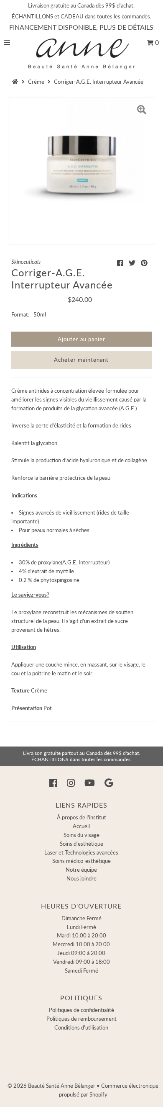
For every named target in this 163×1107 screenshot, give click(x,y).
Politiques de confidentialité (81, 1010)
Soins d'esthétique (81, 843)
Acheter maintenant (81, 359)
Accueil (81, 826)
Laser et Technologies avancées (81, 852)
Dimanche (81, 918)
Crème (36, 81)
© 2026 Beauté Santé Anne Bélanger (51, 1085)
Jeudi (81, 953)
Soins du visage (81, 835)
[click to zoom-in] (141, 111)
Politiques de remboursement (81, 1018)
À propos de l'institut (81, 817)
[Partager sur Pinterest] (144, 263)
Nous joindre (81, 878)
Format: (20, 314)
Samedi (81, 970)
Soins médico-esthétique (81, 860)
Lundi (81, 927)
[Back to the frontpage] (16, 81)
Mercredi (81, 944)
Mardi (81, 935)
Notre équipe (81, 869)
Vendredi (81, 961)
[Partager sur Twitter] (132, 263)
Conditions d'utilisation (81, 1027)
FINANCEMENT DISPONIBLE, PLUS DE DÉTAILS (81, 27)
